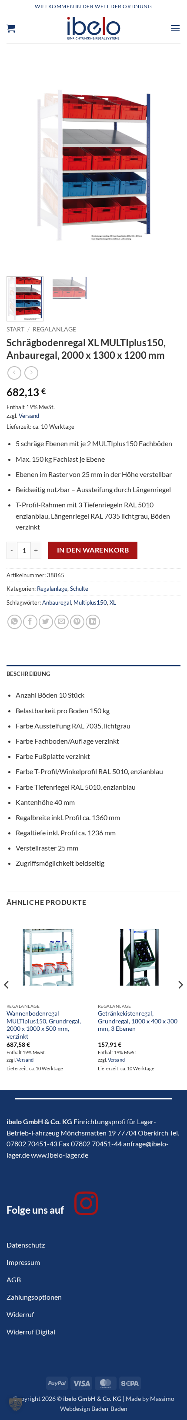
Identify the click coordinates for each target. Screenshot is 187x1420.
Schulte (79, 588)
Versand (29, 415)
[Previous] (21, 165)
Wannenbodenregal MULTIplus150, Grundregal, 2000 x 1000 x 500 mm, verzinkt (44, 1025)
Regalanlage (54, 329)
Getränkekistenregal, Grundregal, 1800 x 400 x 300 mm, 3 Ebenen (137, 1021)
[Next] (166, 165)
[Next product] (14, 373)
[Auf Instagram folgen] (86, 1205)
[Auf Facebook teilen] (30, 622)
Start (15, 329)
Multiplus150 (90, 602)
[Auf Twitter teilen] (46, 622)
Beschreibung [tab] (28, 673)
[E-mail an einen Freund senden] (61, 622)
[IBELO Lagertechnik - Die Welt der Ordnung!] (93, 28)
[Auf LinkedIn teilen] (93, 622)
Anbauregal (56, 602)
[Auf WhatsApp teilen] (14, 622)
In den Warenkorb (93, 550)
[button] (11, 28)
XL (113, 602)
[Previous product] (31, 373)
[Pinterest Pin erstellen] (77, 622)
